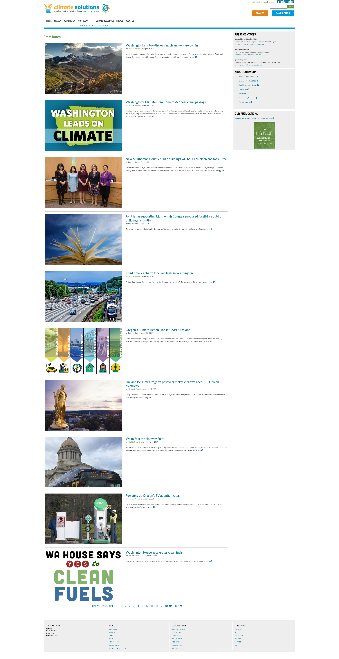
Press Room (254, 2)
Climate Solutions (134, 48)
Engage (119, 21)
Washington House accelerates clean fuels (154, 552)
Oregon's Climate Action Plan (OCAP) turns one (158, 330)
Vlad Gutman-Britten (136, 442)
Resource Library (178, 645)
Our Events (176, 648)
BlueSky (237, 632)
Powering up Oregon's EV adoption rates (153, 495)
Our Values (113, 629)
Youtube (238, 642)
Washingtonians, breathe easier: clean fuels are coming (162, 45)
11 (152, 605)
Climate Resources (105, 21)
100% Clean (83, 21)
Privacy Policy (114, 642)
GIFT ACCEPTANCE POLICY (117, 648)
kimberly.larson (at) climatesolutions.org (249, 65)
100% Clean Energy (179, 629)
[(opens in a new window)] (278, 2)
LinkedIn (238, 629)
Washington (69, 21)
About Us (130, 21)
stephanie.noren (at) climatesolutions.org (249, 44)
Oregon (57, 21)
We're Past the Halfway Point (145, 438)
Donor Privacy (114, 645)
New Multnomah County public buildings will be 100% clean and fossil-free (176, 159)
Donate (260, 13)
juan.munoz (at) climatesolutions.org (248, 55)
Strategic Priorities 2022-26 (249, 81)
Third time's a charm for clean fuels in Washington (159, 273)
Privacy (271, 2)
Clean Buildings (85, 26)
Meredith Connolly (135, 389)
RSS (236, 645)
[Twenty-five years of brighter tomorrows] (107, 8)
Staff (111, 635)
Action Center (177, 632)
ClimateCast (102, 26)
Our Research (177, 639)
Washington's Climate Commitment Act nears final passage (166, 102)
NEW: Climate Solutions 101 (249, 77)
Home (49, 21)
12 (157, 605)
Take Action (283, 13)
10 (147, 605)
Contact (263, 2)
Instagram (239, 635)
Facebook (238, 639)
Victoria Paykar (134, 499)
